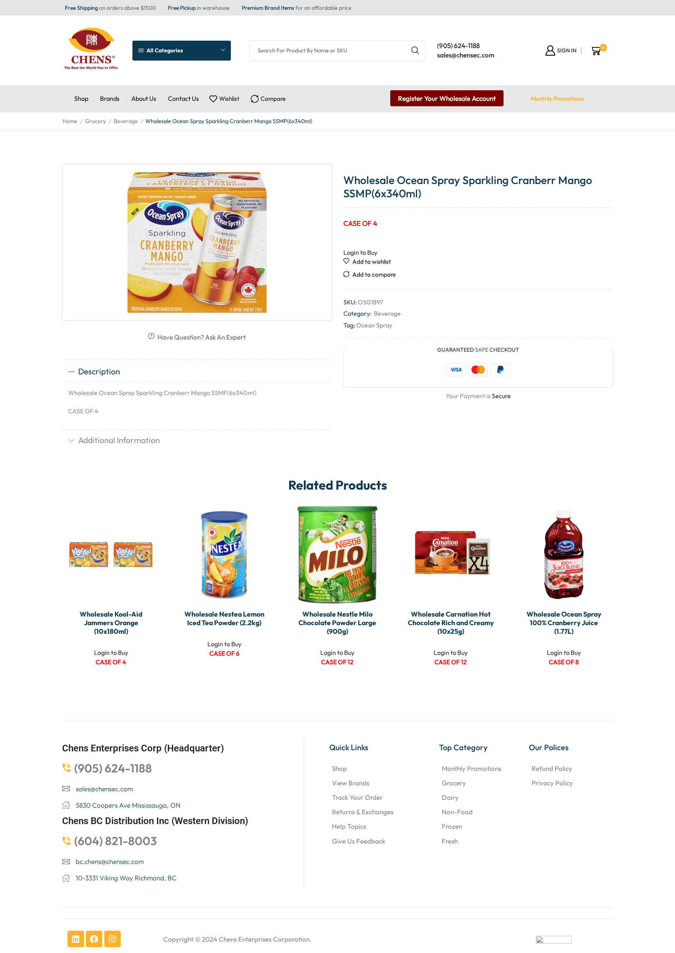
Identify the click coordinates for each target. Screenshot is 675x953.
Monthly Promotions (557, 98)
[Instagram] (112, 939)
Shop (81, 98)
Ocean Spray (374, 325)
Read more (145, 552)
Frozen (452, 826)
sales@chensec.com (466, 55)
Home (69, 121)
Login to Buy (360, 252)
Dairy (450, 797)
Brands (110, 98)
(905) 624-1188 (458, 45)
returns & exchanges (362, 812)
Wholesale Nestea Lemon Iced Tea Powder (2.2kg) (224, 618)
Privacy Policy (552, 783)
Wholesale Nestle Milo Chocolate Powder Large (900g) (337, 623)
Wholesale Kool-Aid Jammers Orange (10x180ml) (111, 623)
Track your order (357, 797)
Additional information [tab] (119, 440)
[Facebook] (94, 939)
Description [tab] (99, 371)
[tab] (197, 371)
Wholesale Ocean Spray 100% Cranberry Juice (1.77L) (564, 623)
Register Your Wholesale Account (447, 98)
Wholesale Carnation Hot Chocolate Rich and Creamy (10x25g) (451, 623)
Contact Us (183, 98)
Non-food (457, 812)
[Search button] (415, 50)
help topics (349, 826)
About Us (143, 98)
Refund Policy (552, 768)
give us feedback (358, 841)
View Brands (350, 783)
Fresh (450, 841)
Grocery (95, 121)
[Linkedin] (76, 939)
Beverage (126, 121)
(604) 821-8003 (115, 840)
